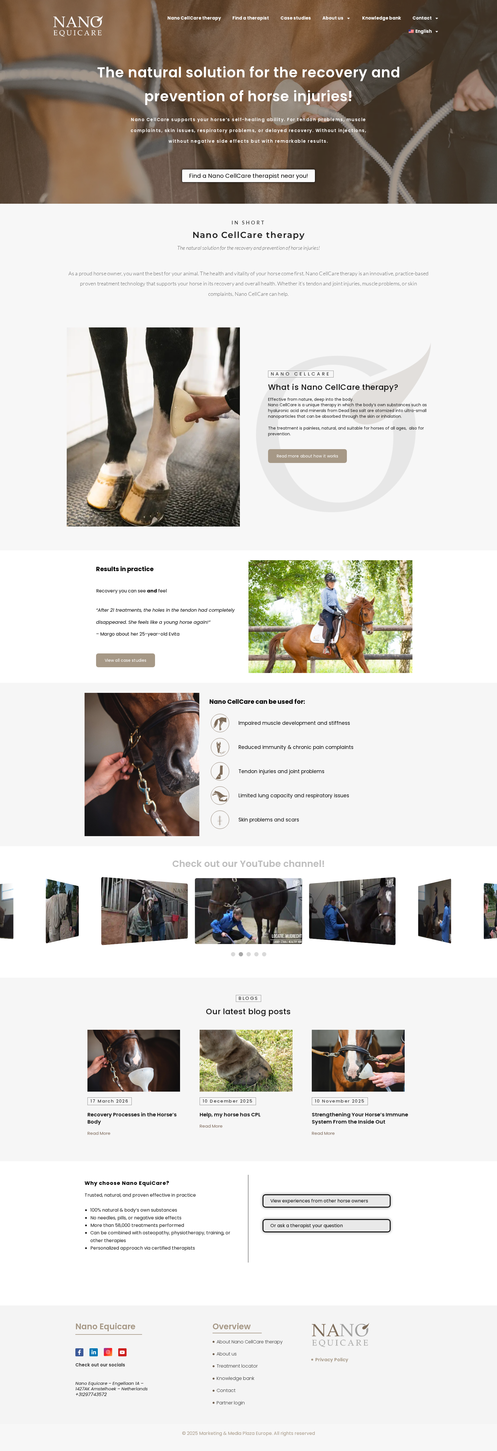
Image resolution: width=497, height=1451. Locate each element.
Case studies (295, 18)
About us (332, 18)
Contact (422, 18)
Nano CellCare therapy (194, 18)
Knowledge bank (381, 18)
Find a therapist (250, 18)
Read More (98, 1133)
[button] (233, 954)
